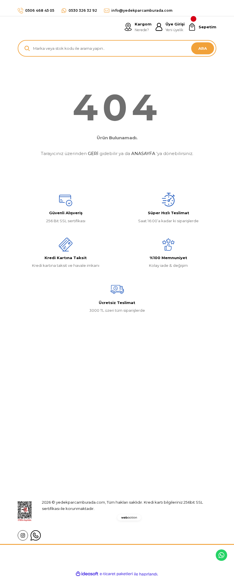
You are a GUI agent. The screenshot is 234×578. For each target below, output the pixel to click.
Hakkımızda (29, 432)
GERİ (93, 153)
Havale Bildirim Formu (38, 464)
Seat (90, 474)
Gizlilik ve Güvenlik (172, 443)
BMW (91, 453)
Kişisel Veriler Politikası (175, 464)
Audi (90, 464)
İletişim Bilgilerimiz (35, 443)
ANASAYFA (143, 153)
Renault (93, 432)
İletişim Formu (31, 453)
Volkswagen (98, 443)
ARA (202, 48)
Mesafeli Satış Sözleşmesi (178, 432)
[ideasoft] (87, 574)
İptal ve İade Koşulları (174, 453)
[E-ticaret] (116, 573)
